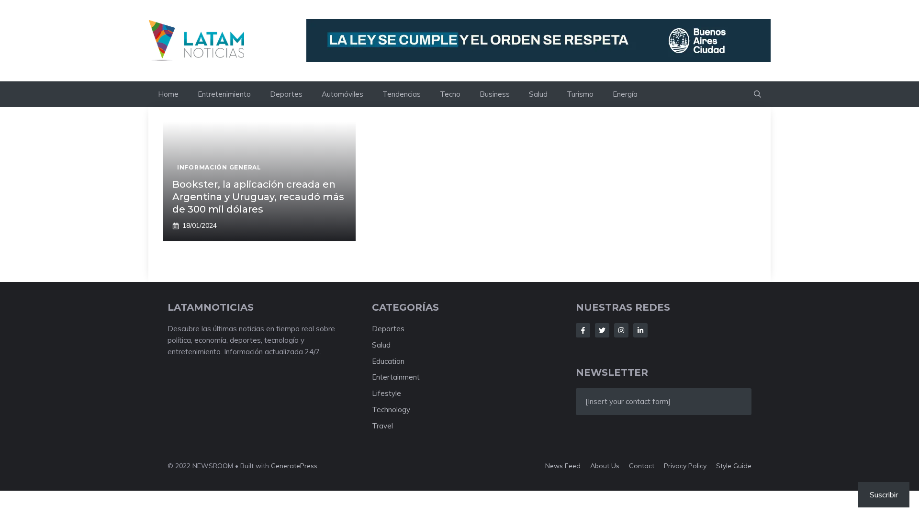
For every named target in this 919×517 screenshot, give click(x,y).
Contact (641, 465)
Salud (538, 94)
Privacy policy (685, 465)
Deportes (286, 94)
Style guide (733, 465)
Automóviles (342, 94)
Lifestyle (386, 393)
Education (388, 361)
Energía (625, 94)
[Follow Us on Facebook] (583, 330)
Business (495, 94)
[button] (757, 94)
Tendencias (401, 94)
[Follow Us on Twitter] (602, 330)
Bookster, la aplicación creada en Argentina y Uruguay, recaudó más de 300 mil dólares (258, 197)
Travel (382, 425)
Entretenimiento (224, 94)
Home (168, 94)
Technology (391, 409)
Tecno (450, 94)
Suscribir (884, 494)
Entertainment (396, 377)
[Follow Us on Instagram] (621, 330)
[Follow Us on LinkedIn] (640, 330)
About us (604, 465)
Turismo (580, 94)
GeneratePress (294, 465)
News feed (563, 465)
